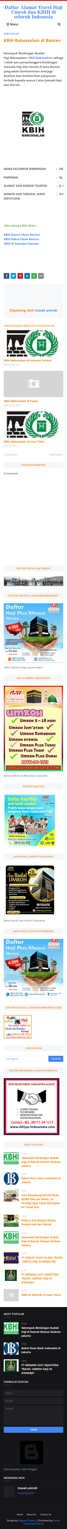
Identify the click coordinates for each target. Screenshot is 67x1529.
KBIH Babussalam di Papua (21, 401)
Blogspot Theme (27, 1520)
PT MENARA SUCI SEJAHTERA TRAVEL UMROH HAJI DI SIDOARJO (40, 1278)
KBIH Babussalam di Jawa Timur (24, 441)
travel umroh (45, 310)
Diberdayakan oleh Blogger (20, 1469)
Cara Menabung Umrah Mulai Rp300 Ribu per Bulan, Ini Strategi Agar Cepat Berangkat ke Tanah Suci (40, 1201)
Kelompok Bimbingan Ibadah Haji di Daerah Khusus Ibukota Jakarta (40, 1162)
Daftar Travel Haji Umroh (41, 1522)
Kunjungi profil (26, 1493)
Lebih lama (56, 454)
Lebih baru (11, 454)
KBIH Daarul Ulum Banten (22, 234)
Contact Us (45, 1514)
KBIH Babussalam (40, 58)
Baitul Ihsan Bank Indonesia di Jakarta (40, 1180)
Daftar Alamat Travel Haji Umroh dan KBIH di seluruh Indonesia (34, 11)
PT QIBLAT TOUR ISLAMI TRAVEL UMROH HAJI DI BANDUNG (42, 1259)
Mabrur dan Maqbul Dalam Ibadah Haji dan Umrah (38, 1222)
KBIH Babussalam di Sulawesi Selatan (28, 360)
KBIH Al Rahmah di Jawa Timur (41, 1295)
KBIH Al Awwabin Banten (21, 243)
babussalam (11, 33)
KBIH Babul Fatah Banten (21, 239)
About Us (31, 1514)
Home (20, 1514)
